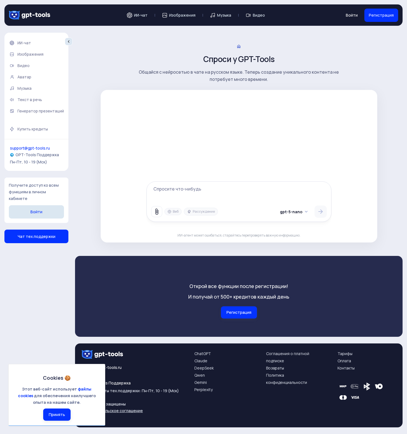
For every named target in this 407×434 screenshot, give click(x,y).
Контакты (346, 368)
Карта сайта (93, 417)
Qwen (199, 375)
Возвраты (275, 368)
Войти (352, 15)
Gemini (200, 382)
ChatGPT (202, 353)
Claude (200, 360)
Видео (259, 15)
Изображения (182, 15)
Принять (57, 414)
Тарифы (345, 353)
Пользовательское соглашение (112, 410)
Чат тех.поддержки (36, 236)
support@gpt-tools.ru (30, 148)
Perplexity (203, 389)
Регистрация (381, 15)
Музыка (224, 15)
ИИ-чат (141, 15)
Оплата (344, 360)
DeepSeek (204, 368)
